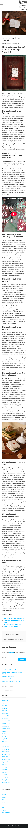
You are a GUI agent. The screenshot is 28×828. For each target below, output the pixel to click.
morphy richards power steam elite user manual (12, 673)
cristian (15, 43)
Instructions (5, 802)
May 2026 (4, 708)
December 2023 (6, 782)
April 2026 (4, 710)
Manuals (4, 805)
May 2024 (4, 769)
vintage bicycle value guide (12, 634)
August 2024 (5, 762)
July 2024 (4, 764)
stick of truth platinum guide (9, 669)
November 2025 (6, 723)
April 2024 (4, 772)
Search (4, 657)
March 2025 (5, 744)
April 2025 (4, 741)
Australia (4, 794)
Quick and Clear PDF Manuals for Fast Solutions (23, 5)
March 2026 (5, 713)
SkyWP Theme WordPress (14, 825)
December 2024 (6, 751)
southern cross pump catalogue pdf (14, 618)
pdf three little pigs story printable (14, 639)
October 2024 (5, 757)
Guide (3, 800)
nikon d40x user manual (8, 676)
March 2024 (5, 774)
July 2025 (4, 733)
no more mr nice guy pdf (11, 626)
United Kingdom (6, 812)
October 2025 (5, 726)
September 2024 (6, 759)
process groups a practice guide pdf (11, 681)
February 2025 (5, 746)
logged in (11, 652)
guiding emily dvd (6, 679)
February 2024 (5, 777)
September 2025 (6, 728)
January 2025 (5, 749)
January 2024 (5, 780)
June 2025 (4, 736)
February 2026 (5, 716)
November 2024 (6, 754)
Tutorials (4, 810)
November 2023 (6, 785)
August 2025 (5, 731)
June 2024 (4, 767)
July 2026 (4, 703)
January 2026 (5, 718)
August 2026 (5, 700)
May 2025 (4, 739)
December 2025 (6, 721)
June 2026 (4, 705)
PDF (3, 807)
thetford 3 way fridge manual (12, 624)
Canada (4, 797)
